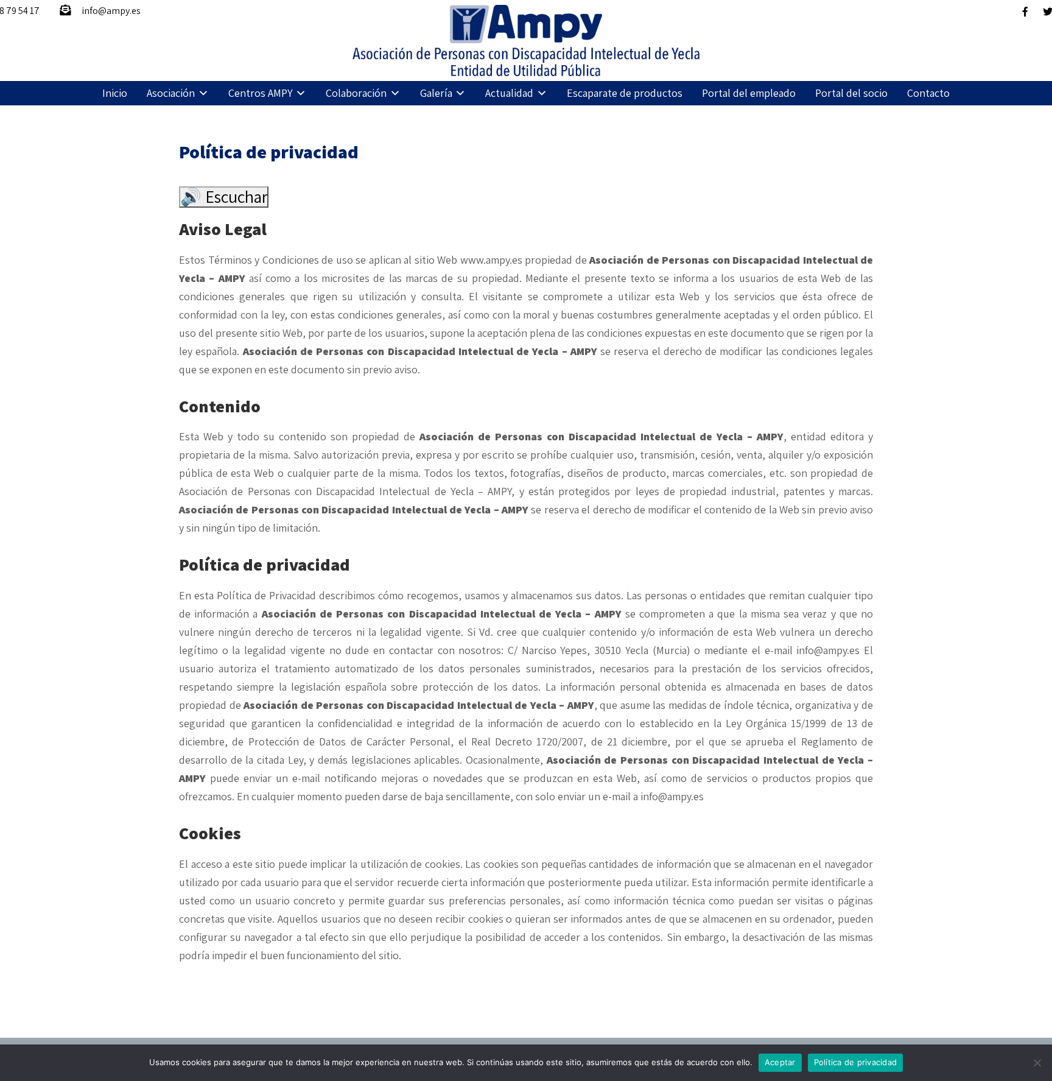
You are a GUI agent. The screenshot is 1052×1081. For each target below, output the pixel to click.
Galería (436, 93)
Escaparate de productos (624, 93)
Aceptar (780, 1062)
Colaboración (356, 93)
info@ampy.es (111, 10)
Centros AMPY (260, 93)
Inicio (114, 93)
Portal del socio (851, 93)
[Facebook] (1025, 11)
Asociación (171, 93)
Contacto (928, 93)
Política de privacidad (855, 1062)
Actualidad (509, 93)
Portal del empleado (749, 93)
